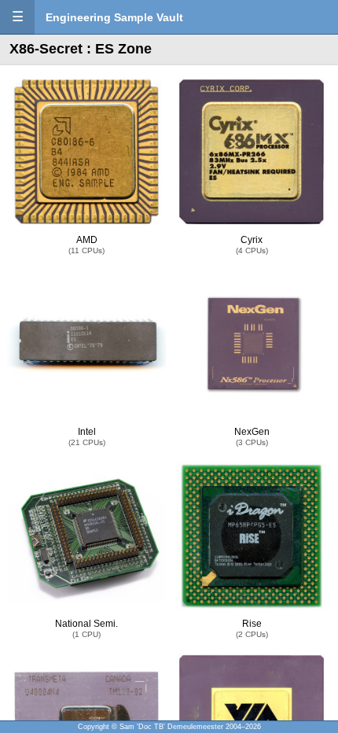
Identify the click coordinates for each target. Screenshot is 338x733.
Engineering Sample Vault (114, 17)
